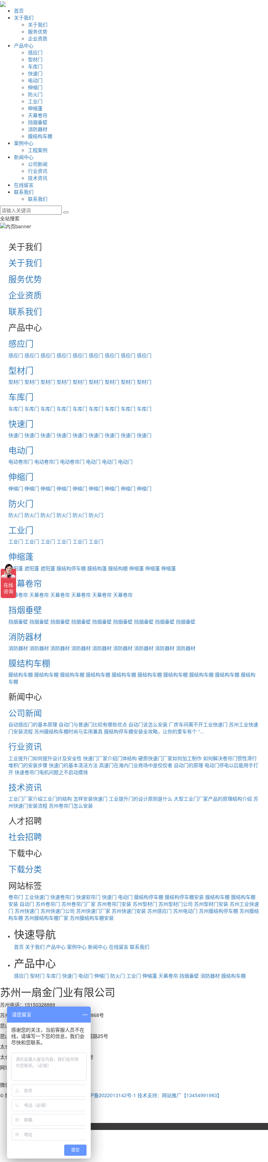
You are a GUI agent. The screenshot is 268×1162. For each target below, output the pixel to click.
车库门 (35, 66)
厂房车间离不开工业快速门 (198, 724)
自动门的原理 (188, 765)
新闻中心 (24, 156)
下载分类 (25, 869)
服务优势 (37, 31)
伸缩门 (35, 87)
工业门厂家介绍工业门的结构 (40, 798)
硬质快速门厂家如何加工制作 (170, 758)
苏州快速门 (27, 910)
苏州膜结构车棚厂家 (46, 917)
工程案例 (37, 149)
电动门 (35, 80)
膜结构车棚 (40, 135)
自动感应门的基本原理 (32, 724)
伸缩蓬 (35, 108)
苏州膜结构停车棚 (218, 910)
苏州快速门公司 (57, 910)
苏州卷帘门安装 (114, 903)
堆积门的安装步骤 (27, 765)
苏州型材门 (145, 903)
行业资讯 (37, 170)
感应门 (35, 52)
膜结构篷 (97, 568)
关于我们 (24, 17)
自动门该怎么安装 (148, 724)
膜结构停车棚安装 (184, 896)
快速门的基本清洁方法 (73, 765)
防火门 (35, 94)
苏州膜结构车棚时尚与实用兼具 (68, 731)
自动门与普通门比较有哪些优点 (93, 724)
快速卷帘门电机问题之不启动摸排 (51, 772)
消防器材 (37, 128)
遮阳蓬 (31, 568)
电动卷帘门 (20, 461)
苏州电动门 (185, 910)
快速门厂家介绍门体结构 (110, 758)
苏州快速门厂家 (93, 910)
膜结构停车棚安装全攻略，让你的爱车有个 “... (154, 731)
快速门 (35, 73)
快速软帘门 (88, 896)
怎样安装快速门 (90, 798)
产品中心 (24, 45)
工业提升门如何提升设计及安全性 (45, 758)
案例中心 (24, 142)
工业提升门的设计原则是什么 (140, 798)
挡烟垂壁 (37, 122)
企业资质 (37, 38)
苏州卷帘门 (48, 903)
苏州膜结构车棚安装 (92, 917)
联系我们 (24, 191)
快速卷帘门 (62, 896)
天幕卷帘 (37, 115)
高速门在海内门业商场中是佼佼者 (135, 765)
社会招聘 (25, 836)
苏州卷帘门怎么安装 (71, 805)
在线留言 (24, 184)
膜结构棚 (118, 568)
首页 (19, 10)
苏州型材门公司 (175, 903)
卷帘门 (15, 896)
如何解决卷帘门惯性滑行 (230, 758)
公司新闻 (37, 163)
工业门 (35, 101)
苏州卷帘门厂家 (78, 903)
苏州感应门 (159, 910)
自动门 (27, 903)
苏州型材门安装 (211, 903)
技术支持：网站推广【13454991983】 (179, 1095)
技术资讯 (37, 177)
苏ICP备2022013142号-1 (108, 1095)
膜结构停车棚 (71, 568)
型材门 (35, 59)
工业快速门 (36, 896)
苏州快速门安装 (129, 910)
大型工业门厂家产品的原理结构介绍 (213, 798)
